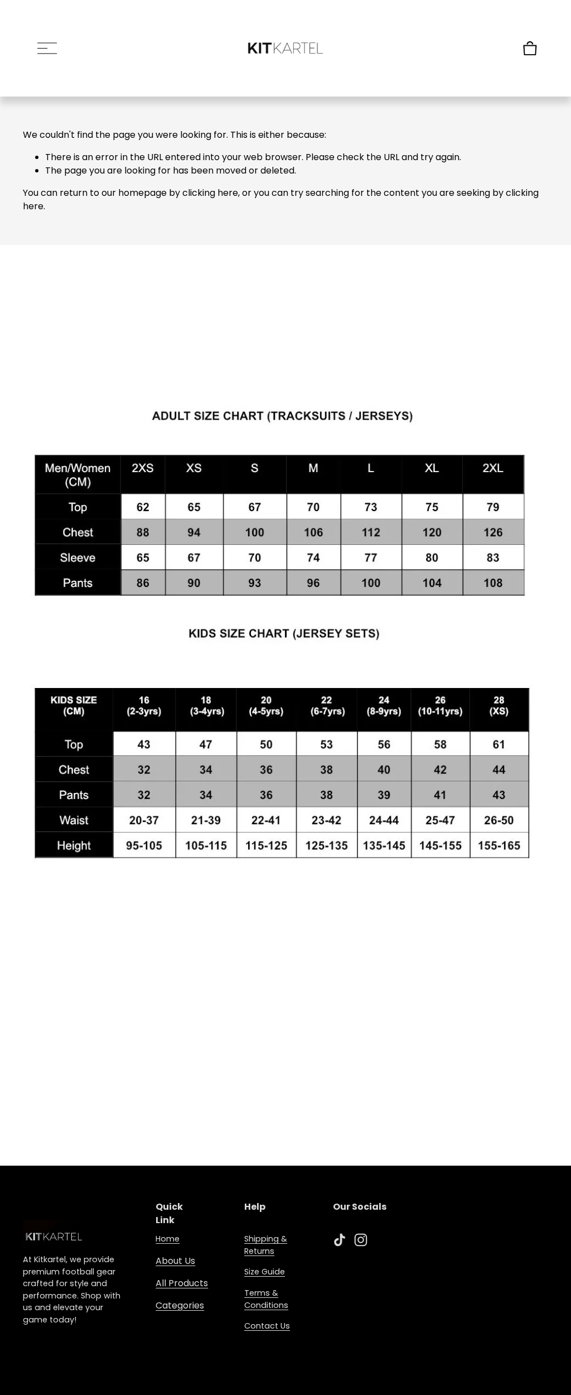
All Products (182, 1283)
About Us (175, 1260)
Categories (180, 1305)
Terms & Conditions (266, 1299)
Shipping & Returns (265, 1245)
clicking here (210, 192)
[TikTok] (339, 1240)
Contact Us (267, 1325)
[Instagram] (360, 1240)
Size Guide (264, 1271)
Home (168, 1238)
